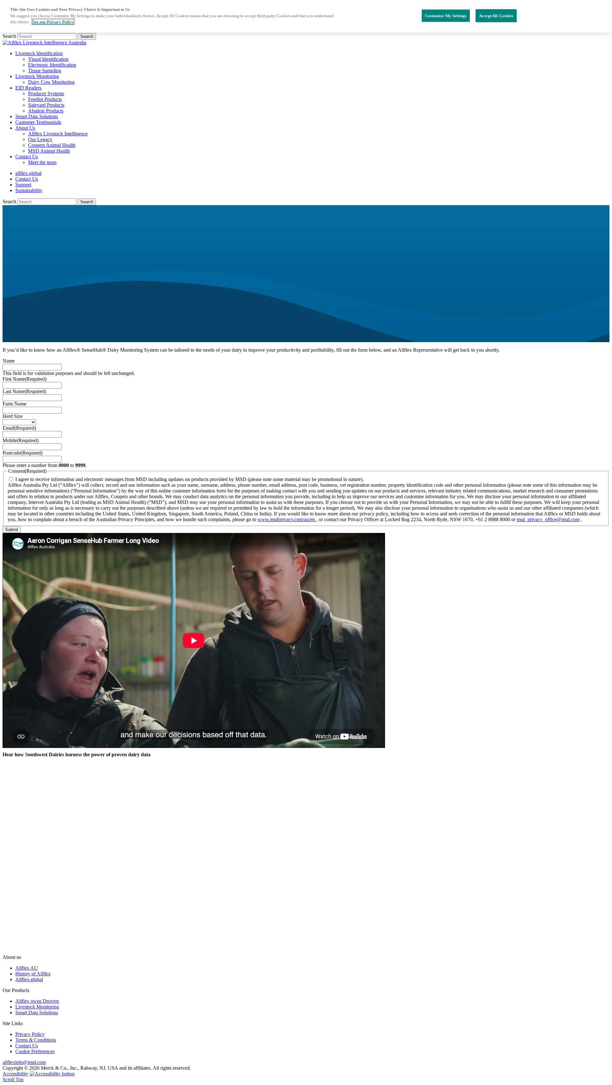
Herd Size (13, 416)
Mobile (21, 440)
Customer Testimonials (38, 122)
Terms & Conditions (35, 1040)
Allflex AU (26, 968)
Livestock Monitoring (37, 76)
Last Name (24, 391)
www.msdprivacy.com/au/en (287, 519)
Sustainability (28, 190)
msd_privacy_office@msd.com (548, 519)
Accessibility (15, 1073)
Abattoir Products (45, 110)
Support (23, 184)
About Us (25, 128)
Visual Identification (48, 59)
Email (19, 428)
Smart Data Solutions (36, 116)
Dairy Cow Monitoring (51, 82)
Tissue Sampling (44, 70)
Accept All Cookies (496, 15)
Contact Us (26, 156)
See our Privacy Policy (53, 21)
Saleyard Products (46, 105)
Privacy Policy (30, 1034)
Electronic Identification (52, 65)
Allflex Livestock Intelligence (58, 133)
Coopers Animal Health (52, 145)
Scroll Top (13, 1079)
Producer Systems (46, 93)
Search (10, 36)
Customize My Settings (446, 15)
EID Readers (28, 87)
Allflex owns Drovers (37, 1001)
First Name (25, 379)
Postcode (22, 453)
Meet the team (42, 162)
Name (9, 360)
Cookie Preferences (35, 1051)
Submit (11, 529)
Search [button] (86, 36)
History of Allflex (33, 973)
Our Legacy (40, 139)
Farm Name (14, 403)
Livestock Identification (39, 53)
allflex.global (28, 173)
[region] (306, 16)
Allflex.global (29, 979)
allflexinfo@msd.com (24, 1062)
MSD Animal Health (49, 151)
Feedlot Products (45, 99)
